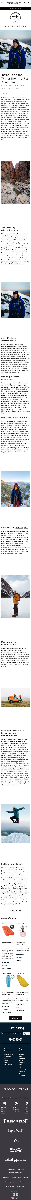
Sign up (26, 1034)
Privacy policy (9, 1182)
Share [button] (5, 93)
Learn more (3, 1112)
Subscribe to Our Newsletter (13, 1034)
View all (15, 1018)
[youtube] (20, 1039)
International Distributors (22, 1071)
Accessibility (15, 1191)
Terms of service (21, 1182)
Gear (17, 26)
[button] (25, 3)
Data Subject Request (15, 1172)
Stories (6, 26)
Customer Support (21, 1055)
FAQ (20, 1073)
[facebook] (13, 1039)
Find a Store (22, 1075)
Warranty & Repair (22, 1063)
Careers (6, 1060)
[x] (17, 1039)
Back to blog (16, 910)
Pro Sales (6, 1062)
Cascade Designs (8, 1054)
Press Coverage (8, 1064)
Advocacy (24, 26)
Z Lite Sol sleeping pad (21, 872)
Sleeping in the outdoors (18, 429)
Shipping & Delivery (22, 1067)
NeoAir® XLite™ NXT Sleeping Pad (22, 993)
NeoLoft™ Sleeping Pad (7, 943)
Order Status (22, 1058)
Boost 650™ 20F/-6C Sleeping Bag (8, 993)
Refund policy (10, 1186)
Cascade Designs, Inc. (18, 1169)
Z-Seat (9, 664)
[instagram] (10, 1039)
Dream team (18, 88)
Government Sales (7, 1057)
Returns (21, 1060)
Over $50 (16, 1111)
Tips (12, 26)
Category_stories (7, 88)
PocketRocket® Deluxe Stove (20, 943)
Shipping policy (21, 1186)
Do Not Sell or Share (9, 1177)
